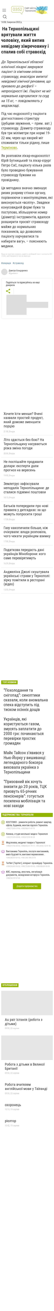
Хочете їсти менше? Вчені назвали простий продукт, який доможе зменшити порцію (23, 420)
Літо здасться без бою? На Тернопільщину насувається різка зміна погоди (25, 444)
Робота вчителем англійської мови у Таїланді (26, 1086)
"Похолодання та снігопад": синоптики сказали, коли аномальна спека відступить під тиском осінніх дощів (26, 700)
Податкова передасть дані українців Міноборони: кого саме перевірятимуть (25, 554)
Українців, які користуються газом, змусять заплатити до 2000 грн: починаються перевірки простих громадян (24, 731)
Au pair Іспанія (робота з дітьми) (23, 1022)
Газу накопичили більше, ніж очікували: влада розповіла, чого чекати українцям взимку (27, 532)
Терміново (9, 148)
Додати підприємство (27, 886)
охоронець (13, 1105)
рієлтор (10, 1121)
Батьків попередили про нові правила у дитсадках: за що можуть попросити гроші (26, 510)
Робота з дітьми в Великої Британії (25, 1066)
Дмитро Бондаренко (18, 270)
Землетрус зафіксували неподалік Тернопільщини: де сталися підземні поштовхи (26, 488)
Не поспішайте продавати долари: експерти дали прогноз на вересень (23, 466)
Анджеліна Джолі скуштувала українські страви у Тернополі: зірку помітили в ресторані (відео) (27, 578)
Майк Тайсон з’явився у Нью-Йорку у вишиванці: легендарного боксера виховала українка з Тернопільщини (25, 762)
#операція (6, 263)
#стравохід (18, 263)
